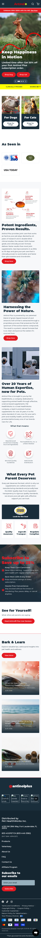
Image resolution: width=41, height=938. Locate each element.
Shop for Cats (30, 124)
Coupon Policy (23, 908)
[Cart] (37, 4)
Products (6, 841)
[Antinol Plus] (20, 4)
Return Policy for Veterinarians (14, 913)
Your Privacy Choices (10, 916)
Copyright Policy (8, 908)
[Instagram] (11, 902)
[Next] (25, 81)
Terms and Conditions (11, 906)
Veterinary (6, 846)
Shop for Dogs (10, 124)
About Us (6, 852)
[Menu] (4, 4)
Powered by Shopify (9, 928)
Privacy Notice (28, 906)
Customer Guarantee (10, 911)
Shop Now (9, 261)
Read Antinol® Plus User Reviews (18, 621)
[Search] (32, 4)
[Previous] (15, 81)
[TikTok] (7, 902)
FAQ (4, 857)
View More (9, 655)
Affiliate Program (9, 867)
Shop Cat (23, 75)
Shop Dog (9, 75)
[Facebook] (3, 902)
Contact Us (7, 862)
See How (34, 10)
